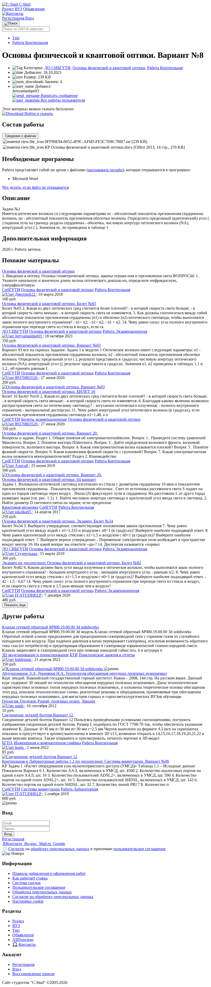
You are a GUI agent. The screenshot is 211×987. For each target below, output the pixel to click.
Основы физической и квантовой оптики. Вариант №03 (51, 345)
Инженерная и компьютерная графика (47, 743)
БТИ (74, 655)
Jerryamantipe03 (28, 336)
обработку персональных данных (60, 849)
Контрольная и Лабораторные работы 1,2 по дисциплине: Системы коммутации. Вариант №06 (85, 761)
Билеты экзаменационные (44, 419)
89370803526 (26, 377)
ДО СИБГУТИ (58, 68)
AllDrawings (22, 939)
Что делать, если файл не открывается (35, 187)
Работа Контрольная (30, 42)
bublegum (23, 659)
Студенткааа (26, 553)
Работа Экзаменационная (125, 331)
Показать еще (15, 605)
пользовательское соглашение (139, 849)
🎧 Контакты (24, 944)
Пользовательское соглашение (38, 887)
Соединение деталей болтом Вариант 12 (37, 715)
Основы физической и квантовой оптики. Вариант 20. (50, 433)
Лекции (88, 701)
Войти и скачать (38, 113)
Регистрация (13, 18)
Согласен (16, 849)
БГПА (7, 743)
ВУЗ (18, 9)
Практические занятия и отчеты (107, 655)
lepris (19, 747)
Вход (29, 18)
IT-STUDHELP (28, 595)
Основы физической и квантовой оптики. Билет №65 (49, 303)
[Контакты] (12, 13)
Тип (16, 38)
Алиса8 (21, 465)
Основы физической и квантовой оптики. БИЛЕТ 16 (48, 391)
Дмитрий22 (25, 294)
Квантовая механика (20, 507)
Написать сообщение (59, 95)
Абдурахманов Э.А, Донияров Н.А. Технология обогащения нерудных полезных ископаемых (84, 673)
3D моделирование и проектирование (35, 655)
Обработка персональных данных (42, 892)
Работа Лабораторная (79, 789)
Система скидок (26, 883)
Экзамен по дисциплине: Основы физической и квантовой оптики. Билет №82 (71, 563)
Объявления (34, 9)
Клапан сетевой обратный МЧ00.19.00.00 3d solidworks (50, 627)
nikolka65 (23, 512)
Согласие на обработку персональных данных (52, 896)
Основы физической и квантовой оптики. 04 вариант (49, 479)
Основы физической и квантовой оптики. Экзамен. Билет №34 (57, 521)
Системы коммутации (40, 789)
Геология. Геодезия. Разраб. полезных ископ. (41, 701)
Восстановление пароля (33, 974)
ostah (19, 706)
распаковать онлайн (105, 170)
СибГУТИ (11, 290)
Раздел (8, 9)
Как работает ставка (30, 878)
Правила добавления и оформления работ (49, 873)
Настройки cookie (27, 901)
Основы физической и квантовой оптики (109, 68)
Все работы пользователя (62, 100)
